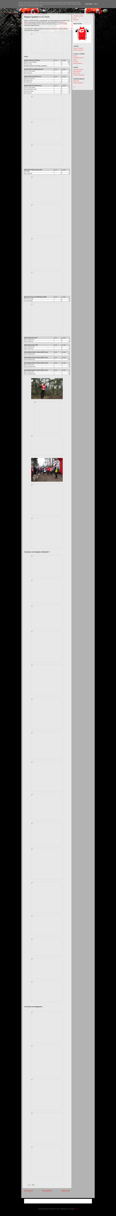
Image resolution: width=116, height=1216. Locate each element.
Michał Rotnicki (77, 71)
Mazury (75, 59)
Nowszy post (28, 1191)
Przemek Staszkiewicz (78, 75)
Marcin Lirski (76, 73)
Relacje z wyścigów (78, 50)
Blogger (76, 1208)
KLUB (74, 17)
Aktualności (76, 81)
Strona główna (47, 1191)
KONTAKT (76, 19)
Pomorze (75, 61)
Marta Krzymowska (78, 69)
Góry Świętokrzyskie (78, 57)
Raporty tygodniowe (78, 82)
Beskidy (75, 55)
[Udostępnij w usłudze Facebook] (32, 1185)
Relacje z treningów (78, 48)
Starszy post (65, 1191)
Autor (74, 86)
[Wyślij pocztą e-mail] (28, 1185)
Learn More (88, 4)
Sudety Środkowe (77, 63)
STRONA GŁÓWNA (78, 16)
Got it (96, 4)
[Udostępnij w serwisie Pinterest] (34, 1185)
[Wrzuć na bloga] (29, 1185)
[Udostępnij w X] (31, 1185)
